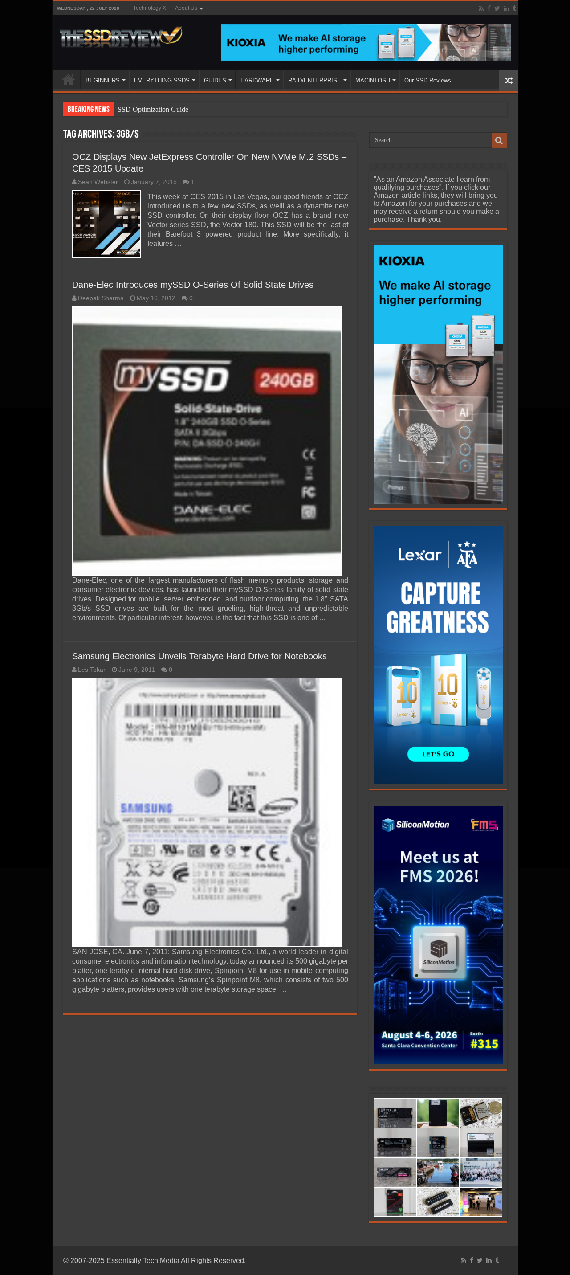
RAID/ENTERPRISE (314, 80)
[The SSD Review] (121, 34)
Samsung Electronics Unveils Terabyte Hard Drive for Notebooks (199, 656)
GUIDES (215, 80)
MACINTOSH (372, 80)
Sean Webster (98, 182)
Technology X (149, 8)
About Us (186, 8)
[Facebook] (489, 8)
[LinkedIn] (506, 8)
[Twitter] (497, 8)
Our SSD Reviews (427, 80)
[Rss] (481, 8)
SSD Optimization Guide (153, 109)
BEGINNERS (103, 80)
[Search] (499, 140)
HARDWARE (257, 80)
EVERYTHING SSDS (162, 80)
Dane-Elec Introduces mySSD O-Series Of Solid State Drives (193, 285)
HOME (68, 79)
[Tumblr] (514, 8)
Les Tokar (92, 669)
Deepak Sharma (101, 298)
